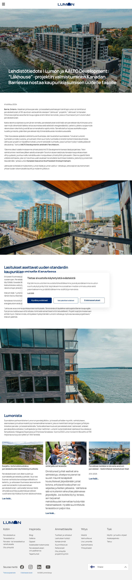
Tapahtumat (34, 554)
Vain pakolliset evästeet (66, 300)
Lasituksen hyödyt (62, 538)
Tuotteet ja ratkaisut (63, 535)
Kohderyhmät (60, 541)
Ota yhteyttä (8, 547)
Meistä (84, 535)
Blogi (31, 535)
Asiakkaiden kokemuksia (39, 544)
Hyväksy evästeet (39, 300)
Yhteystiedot (86, 548)
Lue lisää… (7, 498)
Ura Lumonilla (86, 541)
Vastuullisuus (86, 538)
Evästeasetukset (92, 300)
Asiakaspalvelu (113, 538)
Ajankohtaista (87, 544)
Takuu (109, 541)
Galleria (32, 538)
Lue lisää (30, 293)
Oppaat (32, 541)
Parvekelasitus (9, 535)
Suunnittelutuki (61, 544)
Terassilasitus (8, 538)
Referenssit (60, 548)
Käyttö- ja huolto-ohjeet (117, 535)
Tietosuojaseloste (9, 573)
